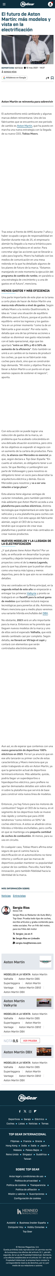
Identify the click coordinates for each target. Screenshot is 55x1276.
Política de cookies (16, 1184)
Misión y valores (16, 1193)
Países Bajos (32, 1149)
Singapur (27, 1154)
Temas (44, 1123)
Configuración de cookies (27, 1198)
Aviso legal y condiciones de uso (26, 1176)
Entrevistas (19, 895)
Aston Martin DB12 (30, 987)
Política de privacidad (26, 1180)
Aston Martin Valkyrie (14, 1003)
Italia (33, 1145)
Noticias (6, 895)
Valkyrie (31, 593)
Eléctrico (39, 1119)
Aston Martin (24, 126)
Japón (43, 1145)
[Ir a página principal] (27, 4)
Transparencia (38, 1184)
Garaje (27, 1119)
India (24, 1145)
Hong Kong (11, 1145)
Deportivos (7, 68)
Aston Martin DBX (14, 991)
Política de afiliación (26, 1189)
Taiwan (27, 1158)
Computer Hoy (15, 1226)
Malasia (17, 1149)
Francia (27, 1141)
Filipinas (14, 1141)
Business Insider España (33, 1222)
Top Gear (27, 1231)
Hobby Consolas (35, 1226)
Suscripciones (36, 1193)
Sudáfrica (41, 1154)
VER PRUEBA (30, 1040)
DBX (45, 613)
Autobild (11, 1222)
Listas (21, 1123)
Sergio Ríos (10, 72)
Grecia (38, 1141)
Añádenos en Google (16, 78)
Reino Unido (12, 1154)
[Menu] (4, 4)
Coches (11, 1123)
